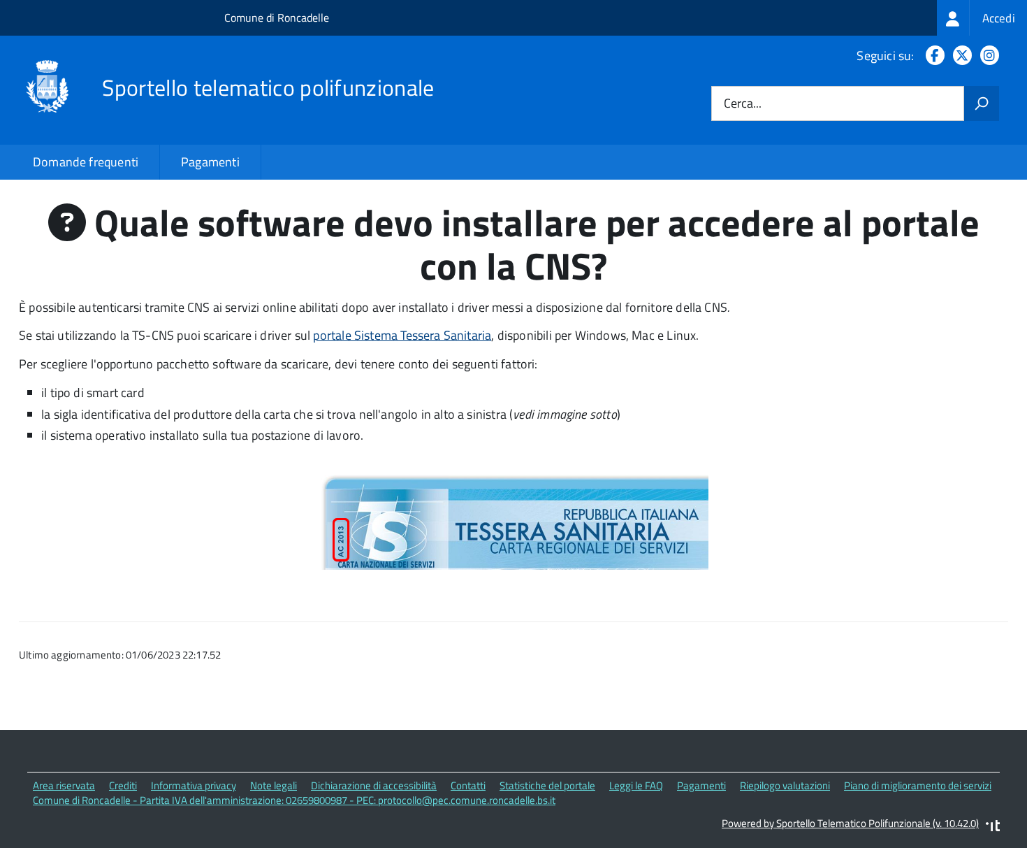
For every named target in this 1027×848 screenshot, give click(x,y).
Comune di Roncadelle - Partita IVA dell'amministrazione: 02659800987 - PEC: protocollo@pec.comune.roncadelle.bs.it (294, 800)
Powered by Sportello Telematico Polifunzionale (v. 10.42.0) (850, 823)
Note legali (273, 785)
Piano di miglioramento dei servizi (917, 785)
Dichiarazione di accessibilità (374, 785)
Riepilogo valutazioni (785, 785)
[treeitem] (982, 18)
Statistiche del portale (547, 785)
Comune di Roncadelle (276, 17)
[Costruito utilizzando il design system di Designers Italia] (993, 827)
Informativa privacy (193, 785)
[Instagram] (987, 55)
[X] (959, 55)
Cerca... (743, 103)
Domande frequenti (85, 161)
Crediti (123, 785)
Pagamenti (210, 161)
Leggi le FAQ (636, 785)
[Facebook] (932, 55)
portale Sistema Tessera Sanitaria (402, 335)
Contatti (468, 785)
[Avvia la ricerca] (981, 103)
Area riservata (64, 785)
